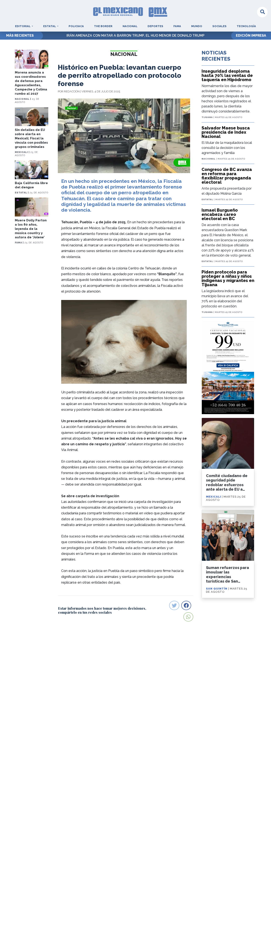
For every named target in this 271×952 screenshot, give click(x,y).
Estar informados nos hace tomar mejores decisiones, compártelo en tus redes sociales (102, 610)
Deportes (155, 26)
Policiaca (76, 26)
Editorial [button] (23, 26)
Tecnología (246, 26)
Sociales (219, 26)
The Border (103, 26)
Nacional (130, 26)
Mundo (196, 26)
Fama (177, 26)
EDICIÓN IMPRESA (251, 35)
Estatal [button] (50, 26)
